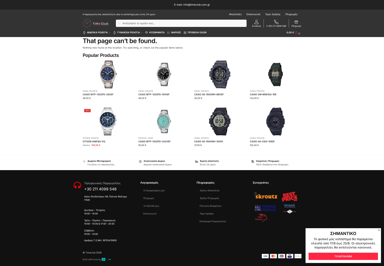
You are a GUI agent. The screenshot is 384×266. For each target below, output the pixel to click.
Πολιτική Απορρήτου (210, 205)
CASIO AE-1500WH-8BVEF (209, 94)
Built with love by (92, 259)
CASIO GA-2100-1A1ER (262, 141)
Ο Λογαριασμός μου (154, 190)
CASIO (85, 91)
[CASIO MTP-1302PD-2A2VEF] (164, 121)
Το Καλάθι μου (151, 205)
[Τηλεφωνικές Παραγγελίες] (77, 185)
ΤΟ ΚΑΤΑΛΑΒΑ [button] (343, 256)
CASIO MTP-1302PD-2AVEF (98, 94)
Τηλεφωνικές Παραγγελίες (102, 183)
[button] (294, 32)
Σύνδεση (256, 26)
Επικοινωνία (149, 213)
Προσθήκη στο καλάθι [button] (108, 104)
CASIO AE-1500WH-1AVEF (208, 141)
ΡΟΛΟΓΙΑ (93, 91)
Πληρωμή (296, 26)
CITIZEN (86, 138)
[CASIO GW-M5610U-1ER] (275, 74)
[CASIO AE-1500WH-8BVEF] (219, 74)
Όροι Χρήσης (207, 213)
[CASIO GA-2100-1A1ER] (275, 121)
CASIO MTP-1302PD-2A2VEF (154, 141)
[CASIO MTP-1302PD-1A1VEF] (164, 74)
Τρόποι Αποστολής (210, 190)
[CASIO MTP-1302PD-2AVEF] (108, 74)
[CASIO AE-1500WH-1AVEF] (219, 121)
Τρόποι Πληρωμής (209, 198)
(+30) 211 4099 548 (276, 26)
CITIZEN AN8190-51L (94, 141)
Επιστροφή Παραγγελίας (213, 221)
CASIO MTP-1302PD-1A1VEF (154, 94)
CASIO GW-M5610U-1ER (263, 94)
